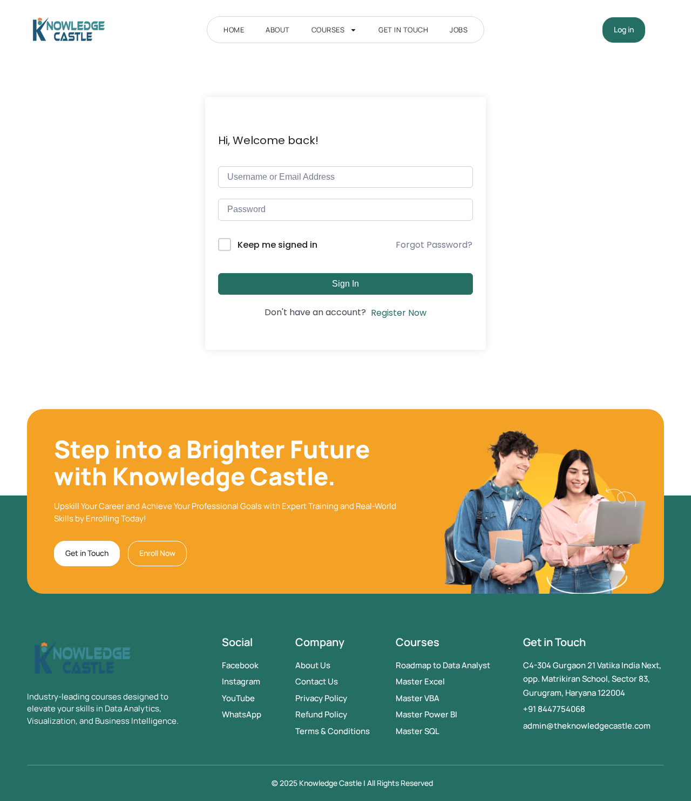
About (278, 30)
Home (233, 30)
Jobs (459, 30)
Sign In (345, 283)
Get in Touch (403, 30)
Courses (328, 30)
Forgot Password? (434, 245)
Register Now (398, 313)
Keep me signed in (277, 245)
